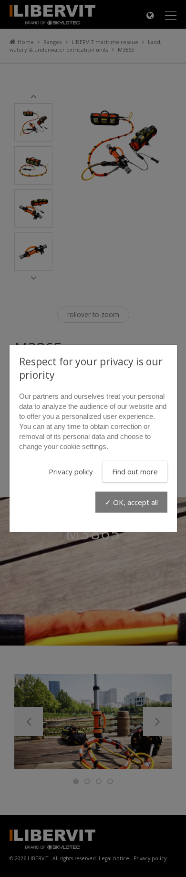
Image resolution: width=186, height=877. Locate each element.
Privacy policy (71, 471)
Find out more (135, 471)
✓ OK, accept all (131, 502)
